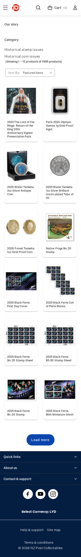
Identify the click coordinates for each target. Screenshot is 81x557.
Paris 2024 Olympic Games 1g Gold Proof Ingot (59, 125)
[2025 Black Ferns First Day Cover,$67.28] (21, 281)
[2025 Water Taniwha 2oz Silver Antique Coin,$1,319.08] (21, 166)
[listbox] (38, 73)
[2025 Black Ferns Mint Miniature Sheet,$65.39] (60, 390)
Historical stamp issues (23, 49)
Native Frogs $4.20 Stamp (58, 250)
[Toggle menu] (5, 7)
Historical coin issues (22, 56)
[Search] (38, 8)
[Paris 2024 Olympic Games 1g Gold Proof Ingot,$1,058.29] (60, 101)
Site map (54, 530)
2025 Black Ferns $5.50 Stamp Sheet (59, 358)
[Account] (75, 8)
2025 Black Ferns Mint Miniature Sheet (60, 412)
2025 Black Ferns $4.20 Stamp (18, 412)
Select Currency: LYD (39, 511)
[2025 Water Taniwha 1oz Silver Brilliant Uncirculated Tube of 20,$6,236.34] (60, 166)
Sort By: (14, 72)
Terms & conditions (38, 542)
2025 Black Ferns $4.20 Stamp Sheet (20, 358)
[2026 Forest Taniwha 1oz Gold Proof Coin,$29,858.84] (21, 227)
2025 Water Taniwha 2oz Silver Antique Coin (20, 190)
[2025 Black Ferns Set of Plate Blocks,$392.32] (60, 281)
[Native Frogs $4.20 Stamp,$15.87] (60, 227)
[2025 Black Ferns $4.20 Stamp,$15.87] (21, 390)
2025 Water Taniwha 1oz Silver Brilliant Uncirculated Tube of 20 (59, 192)
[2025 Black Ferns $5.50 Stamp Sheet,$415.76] (60, 335)
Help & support (31, 530)
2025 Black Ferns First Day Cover (18, 304)
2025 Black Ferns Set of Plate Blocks (60, 304)
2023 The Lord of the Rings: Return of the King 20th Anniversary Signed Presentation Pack (20, 129)
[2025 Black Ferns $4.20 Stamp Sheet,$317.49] (21, 335)
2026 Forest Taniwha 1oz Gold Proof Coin (20, 250)
